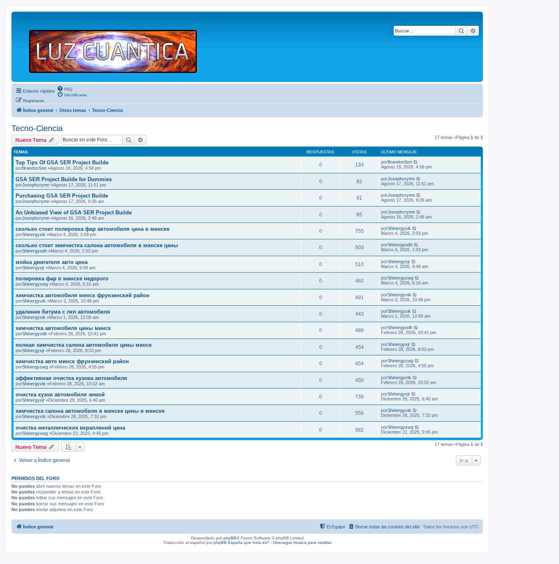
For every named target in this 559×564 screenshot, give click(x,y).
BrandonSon (34, 168)
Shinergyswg (35, 284)
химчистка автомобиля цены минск (63, 328)
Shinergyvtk (34, 300)
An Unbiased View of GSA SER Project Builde (74, 212)
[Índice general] (116, 47)
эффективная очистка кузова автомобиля (71, 378)
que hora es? (256, 542)
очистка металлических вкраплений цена (70, 428)
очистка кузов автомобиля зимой (60, 394)
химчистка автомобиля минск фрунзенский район (82, 295)
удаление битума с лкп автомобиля (63, 312)
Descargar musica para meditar (302, 542)
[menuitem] (64, 88)
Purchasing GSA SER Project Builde (62, 196)
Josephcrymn (36, 184)
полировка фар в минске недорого (62, 278)
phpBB (230, 538)
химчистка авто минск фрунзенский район (72, 361)
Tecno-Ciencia (37, 128)
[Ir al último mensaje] (416, 161)
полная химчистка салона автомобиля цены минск (84, 345)
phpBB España (228, 542)
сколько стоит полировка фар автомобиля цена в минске (92, 229)
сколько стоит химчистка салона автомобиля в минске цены (97, 245)
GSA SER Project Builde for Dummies (64, 179)
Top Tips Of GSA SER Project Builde (62, 162)
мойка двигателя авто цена (52, 262)
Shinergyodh (34, 250)
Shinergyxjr (33, 267)
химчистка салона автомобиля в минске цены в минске (90, 411)
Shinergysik (33, 234)
